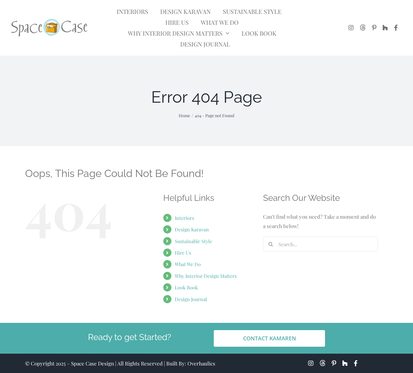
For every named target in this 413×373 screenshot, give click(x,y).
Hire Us (183, 252)
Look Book (186, 287)
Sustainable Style (193, 241)
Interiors (184, 218)
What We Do (188, 264)
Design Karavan (192, 229)
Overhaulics (201, 363)
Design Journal (191, 299)
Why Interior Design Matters (206, 276)
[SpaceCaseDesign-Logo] (49, 21)
